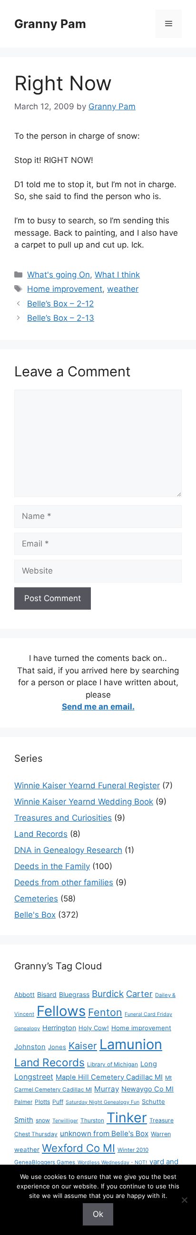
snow (43, 1120)
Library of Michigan (112, 1064)
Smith (23, 1120)
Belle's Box (35, 914)
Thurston (92, 1120)
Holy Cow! (93, 1028)
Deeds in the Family (52, 866)
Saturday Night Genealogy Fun (102, 1102)
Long (148, 1064)
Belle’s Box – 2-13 (60, 318)
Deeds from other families (63, 882)
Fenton (105, 1012)
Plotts (42, 1101)
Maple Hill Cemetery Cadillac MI (109, 1077)
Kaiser (83, 1046)
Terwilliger (65, 1121)
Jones (57, 1047)
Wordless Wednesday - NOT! (112, 1162)
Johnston (30, 1047)
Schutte (153, 1101)
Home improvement (64, 289)
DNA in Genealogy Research (68, 850)
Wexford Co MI (78, 1147)
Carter (139, 993)
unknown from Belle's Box (104, 1133)
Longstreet (33, 1077)
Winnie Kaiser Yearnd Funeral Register (87, 785)
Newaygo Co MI (147, 1089)
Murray (106, 1088)
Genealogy (27, 1028)
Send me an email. (98, 706)
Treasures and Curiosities (63, 818)
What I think (117, 274)
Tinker (127, 1117)
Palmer (23, 1102)
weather (122, 289)
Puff (57, 1101)
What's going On (58, 274)
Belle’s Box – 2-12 (60, 303)
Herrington (59, 1028)
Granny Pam (50, 24)
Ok (98, 1214)
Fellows (61, 1011)
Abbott (24, 994)
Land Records (41, 834)
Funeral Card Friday (148, 1014)
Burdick (108, 993)
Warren (161, 1134)
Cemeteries (36, 898)
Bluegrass (74, 994)
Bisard (47, 994)
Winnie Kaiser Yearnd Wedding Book (83, 801)
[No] (184, 1200)
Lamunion (130, 1044)
